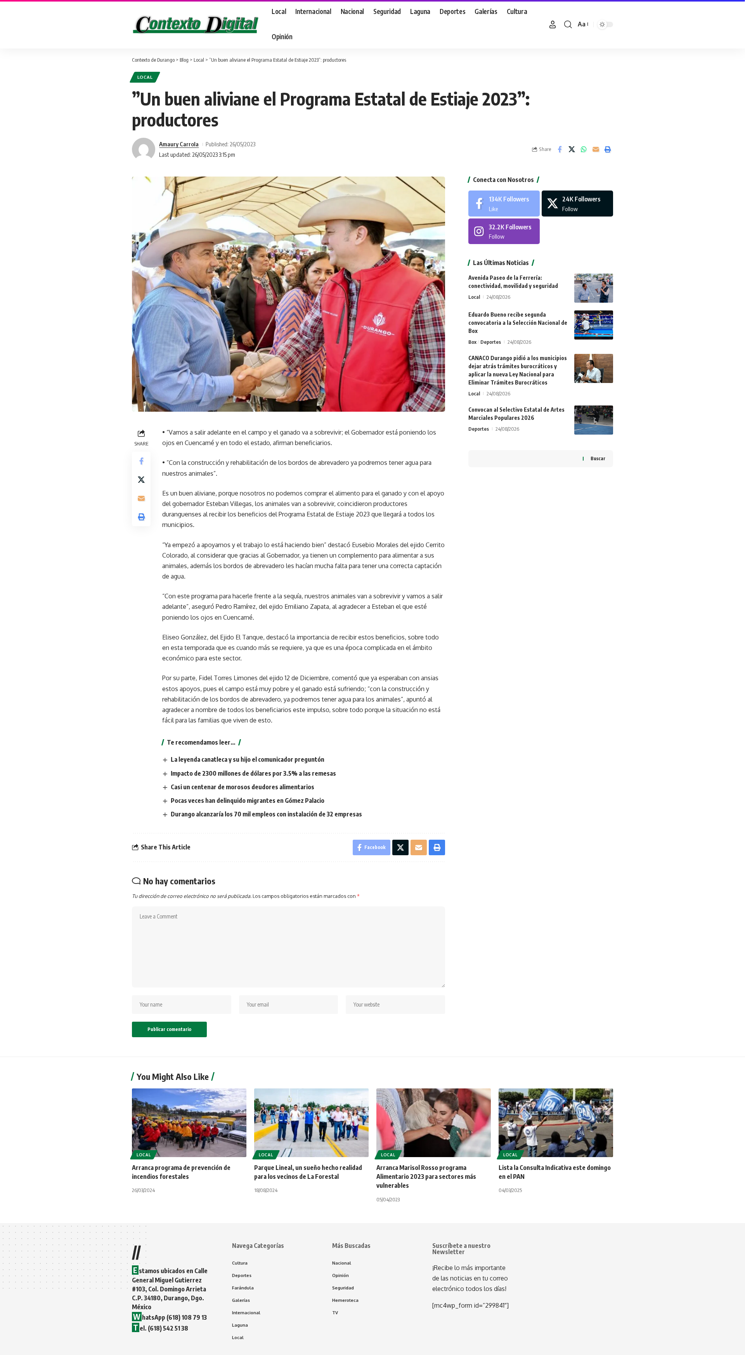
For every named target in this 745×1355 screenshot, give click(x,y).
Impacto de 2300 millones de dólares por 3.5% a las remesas (253, 773)
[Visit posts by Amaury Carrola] (143, 149)
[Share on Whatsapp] (583, 149)
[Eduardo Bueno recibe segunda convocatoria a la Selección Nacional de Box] (593, 325)
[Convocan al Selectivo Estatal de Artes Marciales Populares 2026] (593, 420)
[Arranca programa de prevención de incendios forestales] (189, 1122)
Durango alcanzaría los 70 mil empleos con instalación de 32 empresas (266, 814)
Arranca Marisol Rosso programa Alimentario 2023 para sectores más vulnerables (426, 1176)
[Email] (595, 149)
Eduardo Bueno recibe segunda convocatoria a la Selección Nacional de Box (517, 322)
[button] (552, 24)
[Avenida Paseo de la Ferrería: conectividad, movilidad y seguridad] (593, 288)
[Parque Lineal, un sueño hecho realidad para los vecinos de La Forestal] (311, 1122)
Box (472, 342)
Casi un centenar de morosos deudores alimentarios (242, 787)
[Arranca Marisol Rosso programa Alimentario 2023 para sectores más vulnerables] (433, 1122)
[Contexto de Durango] (195, 24)
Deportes (490, 342)
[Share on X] (571, 149)
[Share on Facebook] (559, 149)
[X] (577, 204)
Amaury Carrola (179, 143)
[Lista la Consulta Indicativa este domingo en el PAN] (556, 1122)
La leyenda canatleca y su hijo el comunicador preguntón (247, 759)
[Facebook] (504, 204)
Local (145, 77)
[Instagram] (504, 231)
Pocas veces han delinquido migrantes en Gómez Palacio (247, 800)
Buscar (598, 458)
